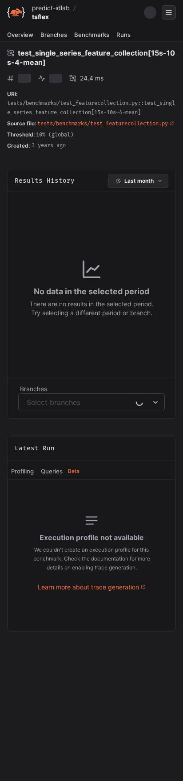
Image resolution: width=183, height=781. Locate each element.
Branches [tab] (53, 34)
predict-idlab (51, 8)
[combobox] (28, 402)
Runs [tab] (123, 34)
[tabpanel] (91, 555)
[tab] (22, 471)
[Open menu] (169, 12)
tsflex (40, 16)
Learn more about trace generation (88, 587)
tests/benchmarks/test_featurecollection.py (102, 123)
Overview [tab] (20, 34)
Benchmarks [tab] (91, 34)
